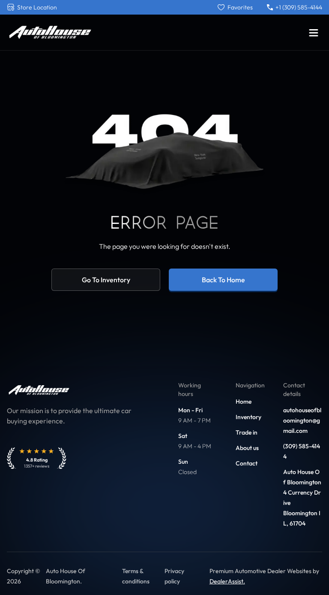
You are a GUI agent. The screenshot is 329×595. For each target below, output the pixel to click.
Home (243, 401)
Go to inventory (106, 279)
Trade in (246, 432)
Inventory (248, 417)
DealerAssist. (227, 581)
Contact (246, 463)
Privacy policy (174, 576)
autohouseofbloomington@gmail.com (302, 420)
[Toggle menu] (313, 32)
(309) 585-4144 (301, 451)
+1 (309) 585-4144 (298, 7)
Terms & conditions (136, 576)
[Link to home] (50, 32)
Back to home (223, 279)
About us (247, 448)
